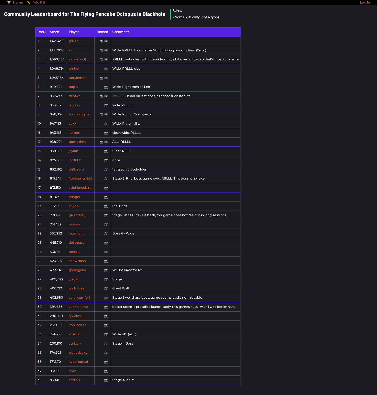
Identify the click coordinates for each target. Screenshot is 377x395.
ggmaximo (77, 142)
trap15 (73, 87)
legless (74, 105)
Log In (365, 2)
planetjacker (79, 352)
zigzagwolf (77, 59)
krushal (74, 334)
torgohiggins (79, 114)
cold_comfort (79, 297)
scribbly (75, 343)
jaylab (73, 151)
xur (71, 50)
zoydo (74, 206)
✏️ (36, 2)
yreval (73, 279)
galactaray (77, 215)
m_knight (76, 233)
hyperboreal (78, 362)
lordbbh (75, 160)
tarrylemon (77, 78)
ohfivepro (76, 169)
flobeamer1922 (80, 178)
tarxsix (74, 252)
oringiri (74, 197)
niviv (72, 371)
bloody (74, 224)
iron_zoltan (77, 325)
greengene (77, 270)
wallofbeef (77, 288)
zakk (72, 123)
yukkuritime (78, 307)
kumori (74, 133)
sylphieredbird (80, 188)
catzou (74, 380)
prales (73, 41)
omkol (74, 68)
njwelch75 (76, 316)
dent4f (74, 96)
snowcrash (77, 261)
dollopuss (76, 242)
